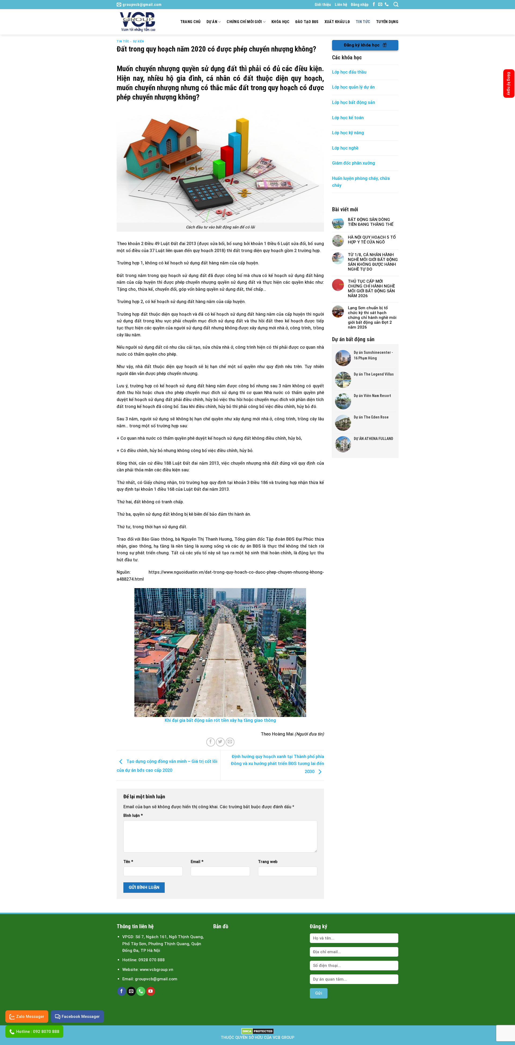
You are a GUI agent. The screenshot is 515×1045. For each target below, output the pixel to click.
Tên (128, 862)
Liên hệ (341, 4)
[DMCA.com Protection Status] (257, 1031)
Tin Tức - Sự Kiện (130, 41)
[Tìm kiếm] (395, 4)
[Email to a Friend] (230, 742)
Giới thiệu (323, 4)
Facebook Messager (81, 1016)
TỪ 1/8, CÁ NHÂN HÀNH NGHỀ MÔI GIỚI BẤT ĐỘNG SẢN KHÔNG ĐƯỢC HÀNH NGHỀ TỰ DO (373, 262)
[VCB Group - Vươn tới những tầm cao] (140, 22)
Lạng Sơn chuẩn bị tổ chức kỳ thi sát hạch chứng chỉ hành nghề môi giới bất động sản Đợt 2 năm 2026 (372, 317)
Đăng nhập (360, 4)
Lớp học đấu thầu (349, 72)
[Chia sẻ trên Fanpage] (323, 727)
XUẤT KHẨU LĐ (337, 22)
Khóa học (280, 22)
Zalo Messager (30, 1016)
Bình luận (133, 815)
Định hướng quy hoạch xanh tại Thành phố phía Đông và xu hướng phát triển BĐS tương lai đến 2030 (277, 764)
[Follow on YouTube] (150, 991)
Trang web (267, 862)
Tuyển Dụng (387, 22)
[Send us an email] (380, 4)
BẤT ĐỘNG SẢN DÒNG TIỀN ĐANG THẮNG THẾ (370, 222)
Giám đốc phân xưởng (353, 163)
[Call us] (387, 4)
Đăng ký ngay (509, 83)
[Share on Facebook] (210, 742)
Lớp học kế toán (348, 117)
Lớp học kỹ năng (348, 132)
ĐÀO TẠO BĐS (306, 22)
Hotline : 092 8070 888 (37, 1031)
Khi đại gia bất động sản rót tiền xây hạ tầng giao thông (220, 720)
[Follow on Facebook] (374, 4)
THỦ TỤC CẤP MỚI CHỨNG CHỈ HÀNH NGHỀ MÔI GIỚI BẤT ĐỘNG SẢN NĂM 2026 (371, 288)
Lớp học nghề (346, 148)
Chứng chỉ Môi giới (244, 22)
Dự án (212, 22)
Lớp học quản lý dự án (353, 87)
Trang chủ (190, 22)
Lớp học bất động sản (353, 102)
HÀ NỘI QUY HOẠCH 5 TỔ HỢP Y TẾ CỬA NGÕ (372, 240)
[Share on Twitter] (220, 742)
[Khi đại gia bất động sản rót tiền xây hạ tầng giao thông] (220, 652)
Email (197, 862)
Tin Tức (363, 22)
